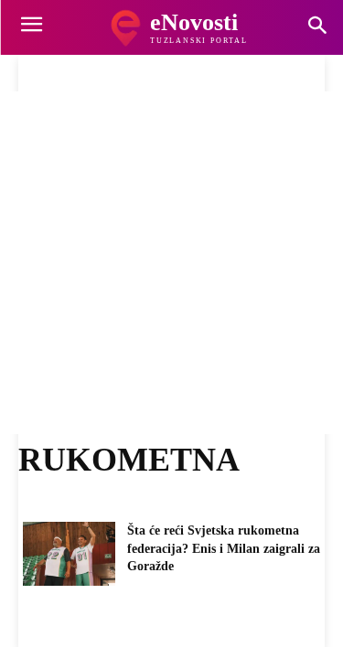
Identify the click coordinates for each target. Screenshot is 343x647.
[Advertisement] (171, 262)
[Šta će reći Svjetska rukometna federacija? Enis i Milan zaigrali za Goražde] (69, 554)
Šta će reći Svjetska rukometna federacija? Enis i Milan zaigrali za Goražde (223, 548)
